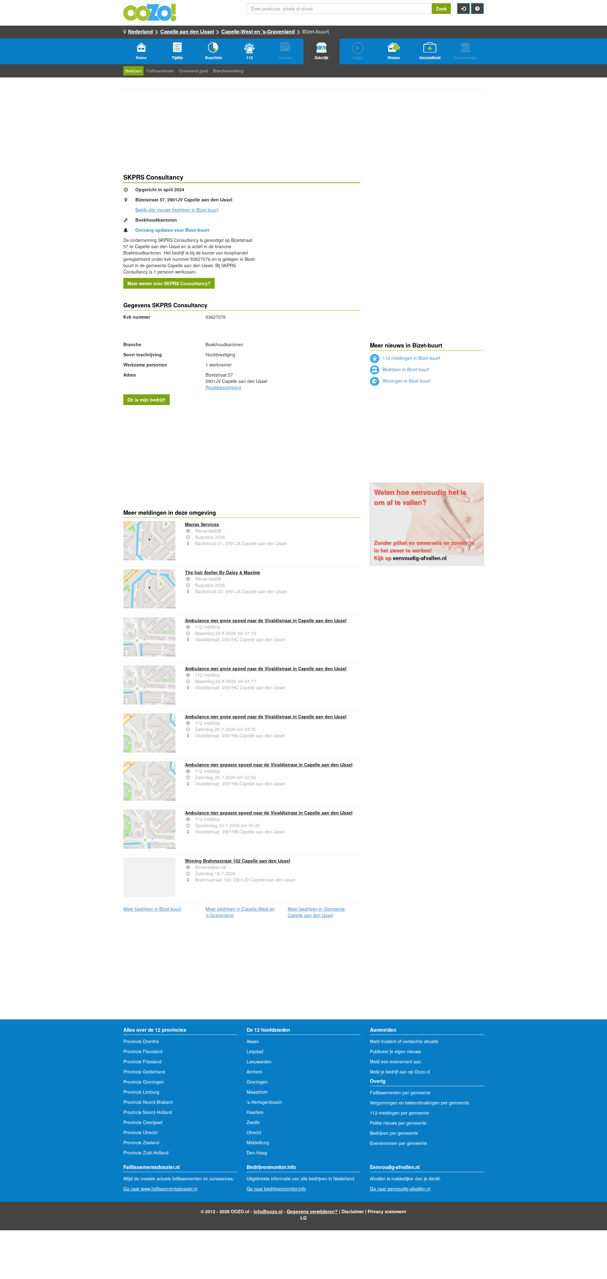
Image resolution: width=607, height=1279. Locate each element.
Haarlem (255, 1112)
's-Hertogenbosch (264, 1102)
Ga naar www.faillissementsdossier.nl (160, 1188)
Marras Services (202, 524)
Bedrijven (133, 71)
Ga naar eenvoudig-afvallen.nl (400, 1188)
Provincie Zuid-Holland (146, 1152)
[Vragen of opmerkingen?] (477, 8)
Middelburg (258, 1142)
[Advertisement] (241, 455)
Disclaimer (352, 1211)
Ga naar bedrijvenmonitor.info (276, 1188)
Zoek (441, 8)
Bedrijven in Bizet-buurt (405, 369)
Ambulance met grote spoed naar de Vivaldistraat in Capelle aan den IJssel (265, 620)
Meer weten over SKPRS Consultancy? (169, 283)
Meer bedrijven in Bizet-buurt (152, 909)
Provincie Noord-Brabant (148, 1102)
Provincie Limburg (141, 1092)
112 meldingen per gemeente (399, 1113)
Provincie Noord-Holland (147, 1112)
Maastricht (257, 1092)
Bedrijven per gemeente (394, 1133)
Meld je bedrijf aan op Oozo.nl (400, 1071)
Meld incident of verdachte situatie (404, 1041)
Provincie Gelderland (144, 1071)
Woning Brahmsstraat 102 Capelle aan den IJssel (237, 861)
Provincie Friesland (142, 1061)
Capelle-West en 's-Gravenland (258, 31)
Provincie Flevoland (142, 1051)
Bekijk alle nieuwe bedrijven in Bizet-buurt (176, 209)
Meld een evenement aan (395, 1061)
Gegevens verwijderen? (312, 1211)
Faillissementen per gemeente (400, 1092)
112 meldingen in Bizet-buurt (410, 358)
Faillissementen (160, 71)
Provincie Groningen (143, 1082)
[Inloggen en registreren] (463, 8)
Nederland (140, 31)
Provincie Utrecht (140, 1132)
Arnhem (254, 1071)
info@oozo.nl (268, 1211)
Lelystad (255, 1051)
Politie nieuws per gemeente (398, 1123)
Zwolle (253, 1122)
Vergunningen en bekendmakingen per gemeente (419, 1102)
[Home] (150, 12)
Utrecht (254, 1132)
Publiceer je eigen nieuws (395, 1051)
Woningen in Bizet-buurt (406, 381)
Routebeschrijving (223, 387)
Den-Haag (257, 1152)
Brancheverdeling (228, 71)
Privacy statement (387, 1211)
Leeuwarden (259, 1061)
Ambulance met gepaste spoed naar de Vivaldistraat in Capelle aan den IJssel (269, 764)
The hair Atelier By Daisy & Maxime (222, 572)
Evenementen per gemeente (398, 1143)
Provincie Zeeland (141, 1142)
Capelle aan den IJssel (187, 31)
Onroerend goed (193, 71)
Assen (253, 1041)
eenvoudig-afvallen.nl (420, 558)
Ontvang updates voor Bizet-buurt (172, 230)
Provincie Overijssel (142, 1122)
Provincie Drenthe (141, 1041)
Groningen (257, 1082)
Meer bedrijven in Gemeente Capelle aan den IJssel (316, 912)
